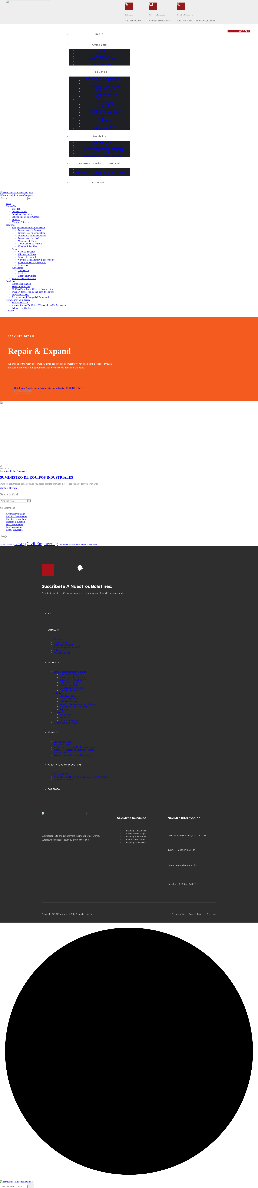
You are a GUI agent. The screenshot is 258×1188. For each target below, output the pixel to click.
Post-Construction (14, 524)
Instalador (8, 471)
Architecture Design (15, 513)
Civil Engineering (42, 543)
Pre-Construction (14, 527)
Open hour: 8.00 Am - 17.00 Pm (183, 884)
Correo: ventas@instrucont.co (183, 864)
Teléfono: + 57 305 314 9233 (181, 850)
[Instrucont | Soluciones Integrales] (16, 192)
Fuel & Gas (76, 544)
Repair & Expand (14, 529)
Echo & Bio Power (65, 544)
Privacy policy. (179, 914)
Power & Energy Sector (88, 544)
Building (20, 544)
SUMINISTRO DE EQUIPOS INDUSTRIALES (36, 477)
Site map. (211, 914)
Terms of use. (196, 914)
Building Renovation (16, 519)
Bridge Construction (7, 544)
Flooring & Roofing (15, 521)
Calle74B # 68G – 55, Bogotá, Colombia (187, 835)
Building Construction (16, 516)
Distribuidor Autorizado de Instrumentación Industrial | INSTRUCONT (48, 388)
